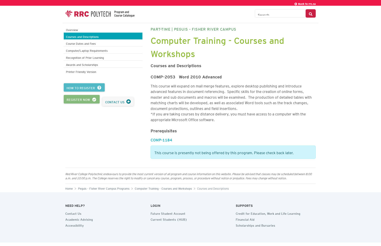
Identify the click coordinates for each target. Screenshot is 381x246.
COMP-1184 (161, 139)
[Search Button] (311, 13)
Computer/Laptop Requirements (87, 50)
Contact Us (73, 213)
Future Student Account (168, 213)
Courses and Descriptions (82, 36)
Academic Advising (79, 219)
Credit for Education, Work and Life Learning (268, 213)
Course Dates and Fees (81, 43)
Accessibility (74, 225)
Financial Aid (245, 219)
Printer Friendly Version (81, 71)
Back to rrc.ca (306, 3)
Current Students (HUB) (169, 219)
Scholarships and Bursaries (255, 225)
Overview (72, 29)
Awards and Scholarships (82, 64)
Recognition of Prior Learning (85, 57)
